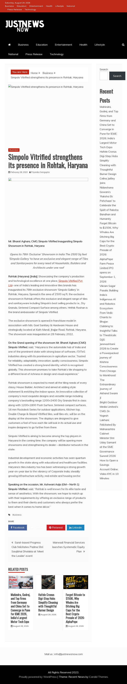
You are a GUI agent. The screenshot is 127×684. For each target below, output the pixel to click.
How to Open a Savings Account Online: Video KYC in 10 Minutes (109, 469)
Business (9, 6)
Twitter (38, 527)
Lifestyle (59, 6)
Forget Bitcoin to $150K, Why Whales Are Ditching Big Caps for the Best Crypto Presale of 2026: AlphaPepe (75, 608)
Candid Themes (98, 676)
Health (49, 6)
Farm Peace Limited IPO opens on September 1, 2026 (108, 272)
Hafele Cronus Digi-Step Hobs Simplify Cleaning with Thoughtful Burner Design (48, 602)
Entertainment (36, 6)
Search (104, 69)
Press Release (14, 9)
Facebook (18, 527)
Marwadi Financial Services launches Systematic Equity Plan (68, 547)
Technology (30, 9)
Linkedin (76, 527)
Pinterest (57, 527)
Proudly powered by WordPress (38, 676)
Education (21, 6)
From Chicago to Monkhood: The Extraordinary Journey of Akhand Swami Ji (109, 384)
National (71, 6)
